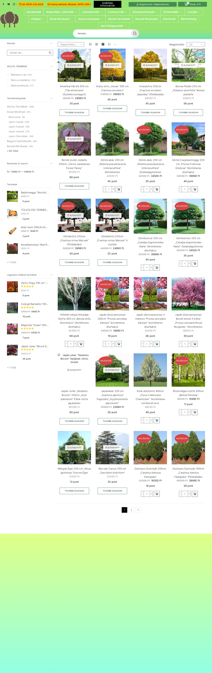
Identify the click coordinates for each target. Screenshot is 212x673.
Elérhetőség (188, 18)
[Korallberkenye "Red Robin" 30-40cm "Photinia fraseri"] (12, 248)
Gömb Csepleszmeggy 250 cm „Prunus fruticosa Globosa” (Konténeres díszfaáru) (188, 166)
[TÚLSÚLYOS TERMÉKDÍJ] (12, 213)
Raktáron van (21, 74)
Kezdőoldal (34, 11)
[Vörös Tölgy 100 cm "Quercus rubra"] (12, 286)
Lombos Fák (116, 11)
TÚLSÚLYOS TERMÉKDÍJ (35, 209)
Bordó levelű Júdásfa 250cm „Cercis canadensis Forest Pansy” (74, 164)
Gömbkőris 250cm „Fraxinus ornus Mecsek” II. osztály (112, 240)
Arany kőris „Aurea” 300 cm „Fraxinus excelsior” (112, 88)
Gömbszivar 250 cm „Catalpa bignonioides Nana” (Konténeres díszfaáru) (150, 244)
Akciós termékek (119, 18)
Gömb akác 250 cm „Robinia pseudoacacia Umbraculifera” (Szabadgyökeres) (150, 166)
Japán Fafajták (16, 126)
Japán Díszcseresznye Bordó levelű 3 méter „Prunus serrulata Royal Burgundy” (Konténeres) (188, 320)
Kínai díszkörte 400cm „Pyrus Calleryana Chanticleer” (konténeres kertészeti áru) (150, 397)
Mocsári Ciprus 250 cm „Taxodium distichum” (112, 470)
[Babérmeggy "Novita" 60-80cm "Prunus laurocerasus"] (12, 196)
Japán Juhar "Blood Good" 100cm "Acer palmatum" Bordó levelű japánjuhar (35, 346)
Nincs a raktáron (23, 80)
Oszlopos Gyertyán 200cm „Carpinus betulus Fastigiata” (150, 472)
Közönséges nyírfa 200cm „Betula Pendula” (188, 393)
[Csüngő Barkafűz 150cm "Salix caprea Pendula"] (12, 307)
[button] (119, 189)
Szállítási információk (107, 4)
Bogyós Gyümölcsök (19, 141)
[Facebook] (3, 4)
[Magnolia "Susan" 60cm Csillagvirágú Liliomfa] (12, 328)
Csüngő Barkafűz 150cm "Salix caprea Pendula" (35, 304)
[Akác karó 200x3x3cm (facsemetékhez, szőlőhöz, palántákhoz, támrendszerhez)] (12, 231)
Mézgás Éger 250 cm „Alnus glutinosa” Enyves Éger (74, 470)
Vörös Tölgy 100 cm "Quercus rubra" (35, 283)
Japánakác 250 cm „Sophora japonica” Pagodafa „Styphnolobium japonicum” (112, 397)
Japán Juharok (16, 131)
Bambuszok (15, 117)
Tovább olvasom (74, 112)
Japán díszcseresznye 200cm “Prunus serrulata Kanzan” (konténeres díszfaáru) (112, 320)
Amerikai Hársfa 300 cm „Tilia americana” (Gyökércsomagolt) (74, 90)
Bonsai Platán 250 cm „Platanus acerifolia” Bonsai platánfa (188, 90)
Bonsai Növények (146, 18)
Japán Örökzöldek (18, 136)
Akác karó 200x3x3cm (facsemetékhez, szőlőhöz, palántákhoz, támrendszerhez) (35, 227)
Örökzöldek (170, 11)
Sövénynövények (144, 11)
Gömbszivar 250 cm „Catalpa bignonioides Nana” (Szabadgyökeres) (188, 242)
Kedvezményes (22, 85)
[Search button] (135, 33)
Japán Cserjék (16, 121)
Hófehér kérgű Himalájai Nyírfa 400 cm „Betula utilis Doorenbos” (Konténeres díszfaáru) (74, 320)
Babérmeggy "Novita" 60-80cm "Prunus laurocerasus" (35, 192)
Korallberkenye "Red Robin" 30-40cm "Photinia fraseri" (35, 244)
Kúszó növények (88, 18)
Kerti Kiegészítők (112, 25)
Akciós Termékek (17, 106)
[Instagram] (14, 4)
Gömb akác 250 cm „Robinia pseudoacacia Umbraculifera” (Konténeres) (112, 166)
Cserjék (192, 11)
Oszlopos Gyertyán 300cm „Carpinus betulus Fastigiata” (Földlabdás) (188, 472)
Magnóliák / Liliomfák (60, 11)
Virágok (36, 18)
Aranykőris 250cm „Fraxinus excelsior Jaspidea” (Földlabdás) (150, 90)
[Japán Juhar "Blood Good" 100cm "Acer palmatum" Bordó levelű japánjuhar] (12, 350)
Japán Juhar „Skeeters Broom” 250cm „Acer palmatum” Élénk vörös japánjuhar (74, 397)
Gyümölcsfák (90, 11)
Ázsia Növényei (59, 18)
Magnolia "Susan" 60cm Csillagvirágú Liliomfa (35, 325)
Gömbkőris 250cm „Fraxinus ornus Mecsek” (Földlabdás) (74, 240)
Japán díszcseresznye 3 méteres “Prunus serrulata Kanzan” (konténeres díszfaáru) (150, 320)
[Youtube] (9, 4)
